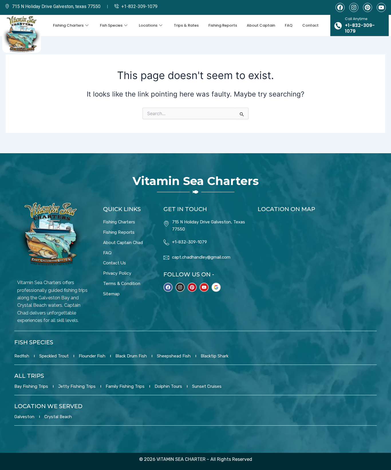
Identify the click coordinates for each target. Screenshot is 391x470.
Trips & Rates (186, 25)
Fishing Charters (68, 25)
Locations (148, 25)
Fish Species (111, 25)
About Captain (261, 25)
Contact (310, 25)
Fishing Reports (222, 25)
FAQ (289, 25)
